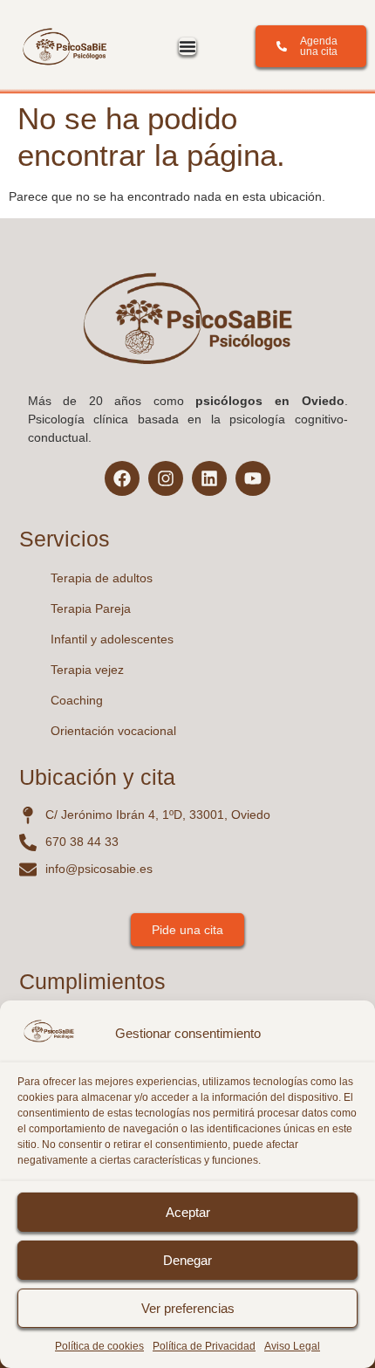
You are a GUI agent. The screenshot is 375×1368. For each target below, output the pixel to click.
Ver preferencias (188, 1308)
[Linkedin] (209, 478)
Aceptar (188, 1212)
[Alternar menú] (187, 46)
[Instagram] (165, 478)
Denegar (187, 1260)
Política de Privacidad (204, 1346)
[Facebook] (122, 478)
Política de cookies (99, 1346)
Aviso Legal (292, 1346)
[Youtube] (252, 478)
